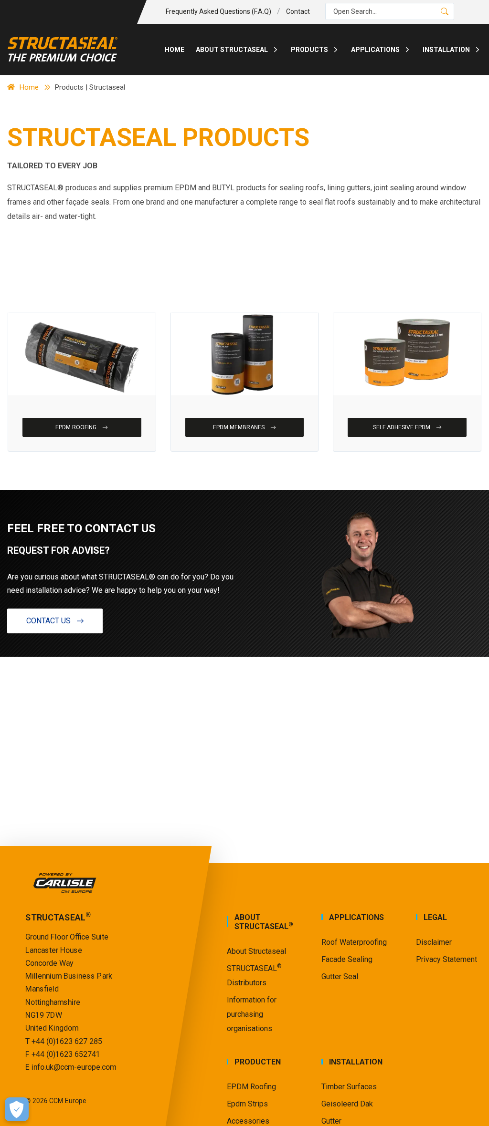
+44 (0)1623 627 (60, 1040)
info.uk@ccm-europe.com (74, 1067)
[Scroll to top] (469, 1106)
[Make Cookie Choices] (17, 1109)
